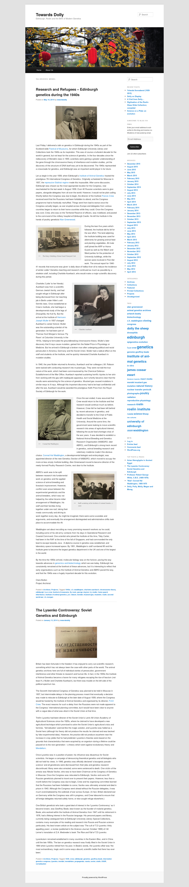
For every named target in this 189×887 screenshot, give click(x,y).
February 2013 (133, 242)
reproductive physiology (139, 400)
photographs (133, 393)
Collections (132, 284)
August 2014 (132, 190)
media (149, 378)
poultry (144, 393)
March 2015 (132, 175)
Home (39, 70)
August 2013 (132, 225)
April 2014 (131, 201)
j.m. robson (72, 594)
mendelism (69, 861)
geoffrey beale (96, 859)
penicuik (147, 389)
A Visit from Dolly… (135, 99)
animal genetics (134, 310)
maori (143, 378)
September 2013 (134, 222)
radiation (131, 397)
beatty (138, 313)
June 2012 (131, 266)
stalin (98, 861)
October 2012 (132, 254)
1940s (67, 589)
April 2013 (131, 236)
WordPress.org (133, 450)
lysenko (54, 861)
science (138, 413)
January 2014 (132, 210)
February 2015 (133, 178)
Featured (131, 287)
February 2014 (133, 207)
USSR (103, 861)
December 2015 (133, 163)
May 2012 (131, 269)
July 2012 (131, 263)
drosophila (132, 332)
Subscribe (134, 147)
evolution (143, 342)
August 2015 (132, 166)
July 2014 (131, 193)
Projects (54, 589)
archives (147, 310)
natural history (144, 385)
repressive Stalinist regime (57, 182)
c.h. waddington (77, 589)
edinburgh (40, 592)
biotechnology (134, 317)
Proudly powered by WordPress (94, 877)
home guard (103, 592)
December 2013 (133, 213)
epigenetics (132, 342)
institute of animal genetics (56, 594)
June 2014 (131, 195)
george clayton (83, 592)
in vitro (130, 365)
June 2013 (131, 231)
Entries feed (132, 444)
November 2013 (133, 216)
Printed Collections (135, 290)
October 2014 (132, 184)
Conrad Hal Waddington (53, 455)
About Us (49, 70)
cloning (147, 320)
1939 (67, 859)
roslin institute (138, 409)
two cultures (131, 417)
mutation (97, 594)
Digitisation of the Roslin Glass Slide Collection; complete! (137, 105)
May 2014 (131, 198)
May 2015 (131, 172)
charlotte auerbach (91, 589)
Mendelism (41, 748)
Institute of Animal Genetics (91, 175)
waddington (140, 430)
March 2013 (132, 239)
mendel (80, 594)
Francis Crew (108, 195)
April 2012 (131, 271)
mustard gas (89, 594)
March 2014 (132, 204)
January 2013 (132, 245)
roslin (104, 594)
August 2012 (132, 260)
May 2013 (131, 233)
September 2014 (134, 187)
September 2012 (134, 257)
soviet (93, 861)
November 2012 (133, 251)
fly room (73, 592)
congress (131, 324)
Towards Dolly (50, 14)
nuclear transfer (135, 389)
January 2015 (132, 181)
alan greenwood (135, 306)
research (131, 404)
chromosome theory (108, 589)
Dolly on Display (134, 96)
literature (130, 379)
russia (87, 861)
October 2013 (132, 219)
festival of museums (61, 592)
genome (131, 351)
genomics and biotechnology (68, 563)
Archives (47, 589)
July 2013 (131, 228)
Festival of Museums (58, 148)
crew (72, 859)
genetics (86, 859)
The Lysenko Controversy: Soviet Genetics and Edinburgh (138, 469)
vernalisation (41, 864)
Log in (130, 441)
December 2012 (133, 248)
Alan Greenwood (67, 219)
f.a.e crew (48, 592)
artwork (130, 313)
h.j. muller (93, 592)
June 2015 (131, 169)
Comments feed (134, 447)
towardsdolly (62, 99)
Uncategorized (133, 296)
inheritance (40, 594)
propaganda (79, 861)
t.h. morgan (48, 597)
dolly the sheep (138, 328)
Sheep (146, 413)
